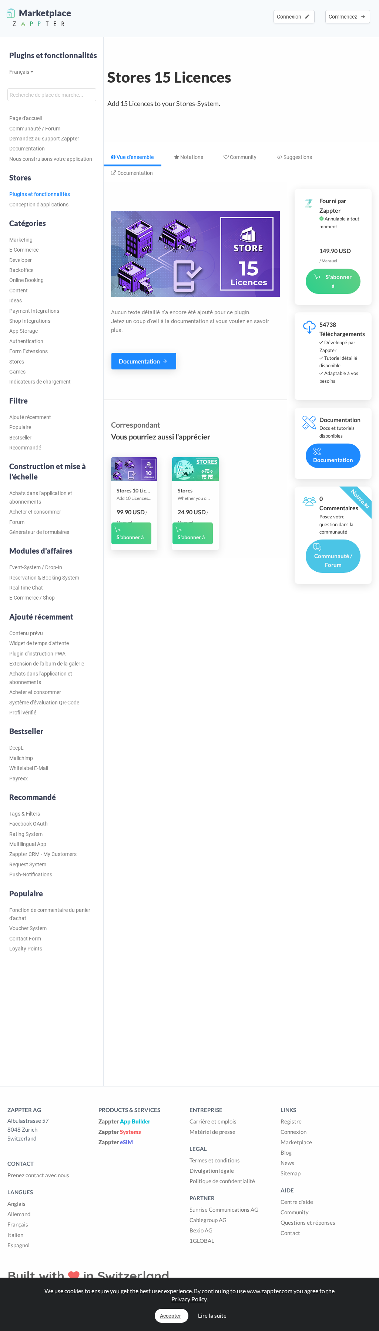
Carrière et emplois (213, 1121)
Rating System (26, 834)
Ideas (15, 300)
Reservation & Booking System (44, 578)
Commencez (344, 17)
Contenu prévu (26, 633)
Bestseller (20, 438)
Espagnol (18, 1245)
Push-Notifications (30, 874)
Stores (16, 362)
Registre (291, 1121)
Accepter (170, 1316)
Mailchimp (21, 758)
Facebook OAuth (28, 824)
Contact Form (25, 939)
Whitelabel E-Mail (28, 768)
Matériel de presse (212, 1131)
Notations (191, 157)
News (287, 1162)
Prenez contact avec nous (38, 1175)
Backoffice (21, 270)
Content (18, 290)
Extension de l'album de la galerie (46, 664)
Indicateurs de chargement (40, 382)
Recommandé (25, 448)
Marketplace (296, 1142)
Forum (16, 522)
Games (17, 372)
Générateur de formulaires (39, 532)
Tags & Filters (24, 814)
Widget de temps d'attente (39, 643)
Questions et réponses (308, 1222)
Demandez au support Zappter (44, 139)
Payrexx (18, 778)
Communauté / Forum (34, 129)
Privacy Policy (189, 1298)
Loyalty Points (25, 949)
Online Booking (26, 280)
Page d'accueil (25, 118)
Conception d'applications (38, 205)
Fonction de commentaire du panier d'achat (49, 914)
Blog (286, 1152)
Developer (20, 260)
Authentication (26, 341)
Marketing (21, 240)
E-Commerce (23, 250)
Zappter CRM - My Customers (43, 854)
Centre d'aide (297, 1201)
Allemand (18, 1214)
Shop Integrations (29, 321)
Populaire (20, 427)
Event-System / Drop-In (35, 567)
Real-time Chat (26, 588)
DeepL (16, 748)
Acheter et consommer (35, 512)
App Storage (23, 331)
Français (19, 72)
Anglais (16, 1203)
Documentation (27, 149)
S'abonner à (130, 537)
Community (242, 157)
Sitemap (291, 1173)
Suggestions (297, 157)
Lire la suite (212, 1315)
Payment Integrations (34, 311)
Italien (15, 1234)
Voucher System (28, 928)
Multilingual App (27, 844)
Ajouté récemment (30, 417)
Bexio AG (201, 1230)
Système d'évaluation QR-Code (44, 703)
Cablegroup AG (208, 1220)
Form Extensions (28, 351)
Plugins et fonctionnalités (53, 55)
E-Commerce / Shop (32, 598)
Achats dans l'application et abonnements (40, 497)
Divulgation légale (212, 1170)
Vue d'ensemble (134, 157)
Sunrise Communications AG (224, 1209)
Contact (290, 1232)
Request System (27, 864)
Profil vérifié (22, 713)
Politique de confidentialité (222, 1181)
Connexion (290, 17)
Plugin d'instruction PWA (37, 654)
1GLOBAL (202, 1240)
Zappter (124, 1121)
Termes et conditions (215, 1160)
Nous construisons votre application (50, 159)
